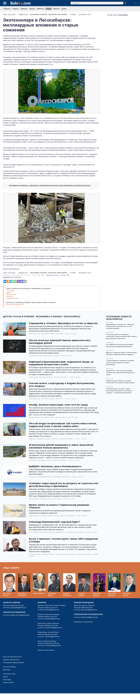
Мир (63, 417)
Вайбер (10, 296)
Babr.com (20, 3)
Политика (62, 439)
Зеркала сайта (8, 682)
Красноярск (62, 14)
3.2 (16, 690)
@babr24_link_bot (17, 605)
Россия (56, 515)
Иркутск (62, 515)
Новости (56, 9)
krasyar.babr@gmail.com (15, 304)
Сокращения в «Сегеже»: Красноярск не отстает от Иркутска (63, 323)
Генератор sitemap (50, 690)
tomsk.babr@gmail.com (53, 645)
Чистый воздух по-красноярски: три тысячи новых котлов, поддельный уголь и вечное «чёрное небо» (63, 424)
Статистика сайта (9, 674)
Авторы (32, 9)
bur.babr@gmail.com (52, 610)
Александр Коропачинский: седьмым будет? (54, 522)
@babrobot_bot (86, 607)
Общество (66, 554)
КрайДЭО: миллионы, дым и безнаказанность (55, 466)
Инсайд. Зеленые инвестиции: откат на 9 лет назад (58, 404)
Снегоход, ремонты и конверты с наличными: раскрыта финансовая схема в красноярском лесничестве (121, 336)
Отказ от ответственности (12, 657)
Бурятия (89, 554)
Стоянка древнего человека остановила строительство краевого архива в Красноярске (120, 362)
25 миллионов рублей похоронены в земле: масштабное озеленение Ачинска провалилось (61, 446)
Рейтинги (40, 9)
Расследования (56, 476)
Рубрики (24, 9)
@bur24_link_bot (51, 607)
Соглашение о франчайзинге (13, 662)
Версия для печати (52, 275)
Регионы (7, 9)
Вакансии (6, 669)
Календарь (7, 679)
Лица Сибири (11, 568)
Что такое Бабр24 (9, 667)
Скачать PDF (65, 275)
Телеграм (10, 290)
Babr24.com (24, 14)
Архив (63, 9)
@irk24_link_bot (51, 616)
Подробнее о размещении (83, 622)
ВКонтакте (11, 294)
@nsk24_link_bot (51, 634)
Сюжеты (15, 9)
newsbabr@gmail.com (18, 607)
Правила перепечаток (11, 660)
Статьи (48, 9)
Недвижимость (59, 532)
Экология (52, 14)
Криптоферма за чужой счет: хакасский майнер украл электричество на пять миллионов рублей (120, 326)
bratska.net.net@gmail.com (19, 615)
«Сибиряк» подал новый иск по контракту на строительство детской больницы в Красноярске (63, 484)
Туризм (56, 377)
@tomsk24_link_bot (52, 643)
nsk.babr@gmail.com (52, 636)
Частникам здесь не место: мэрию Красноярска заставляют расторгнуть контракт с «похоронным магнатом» (119, 390)
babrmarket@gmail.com (89, 617)
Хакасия (56, 355)
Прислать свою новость (46, 650)
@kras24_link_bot (51, 625)
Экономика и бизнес (38, 14)
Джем (9, 292)
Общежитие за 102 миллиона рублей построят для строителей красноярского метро (120, 372)
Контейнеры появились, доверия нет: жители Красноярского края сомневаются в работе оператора (49, 185)
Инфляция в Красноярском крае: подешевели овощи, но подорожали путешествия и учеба (61, 363)
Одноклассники (13, 298)
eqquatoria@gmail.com (89, 610)
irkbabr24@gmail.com (52, 619)
